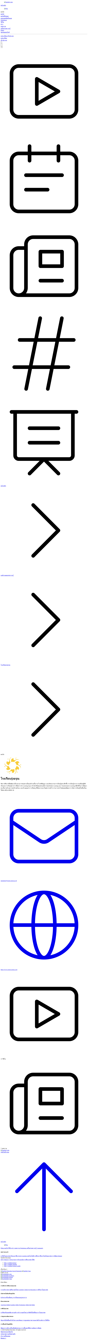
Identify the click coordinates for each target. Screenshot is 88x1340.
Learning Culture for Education (27, 1289)
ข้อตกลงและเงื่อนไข (7, 1331)
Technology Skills (24, 1305)
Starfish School (8, 1277)
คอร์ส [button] (2, 12)
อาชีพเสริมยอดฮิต (6, 1312)
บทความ (3, 26)
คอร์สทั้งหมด (5, 16)
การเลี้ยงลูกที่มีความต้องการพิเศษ (31, 1328)
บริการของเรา (5, 1259)
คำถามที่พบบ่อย (5, 1336)
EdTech (3, 1297)
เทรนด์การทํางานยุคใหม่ (19, 1312)
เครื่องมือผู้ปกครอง (15, 1328)
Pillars (2, 1248)
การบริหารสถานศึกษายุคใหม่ (10, 1289)
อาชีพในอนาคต (6, 1256)
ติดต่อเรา (3, 1338)
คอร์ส (2, 14)
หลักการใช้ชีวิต (45, 1320)
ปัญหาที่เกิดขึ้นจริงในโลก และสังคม (11, 1320)
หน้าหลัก (3, 5)
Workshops (4, 20)
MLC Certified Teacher (10, 1264)
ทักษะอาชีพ (14, 1256)
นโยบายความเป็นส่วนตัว (8, 1334)
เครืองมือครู (9, 1297)
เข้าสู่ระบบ (10, 36)
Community (40, 1248)
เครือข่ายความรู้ (5, 28)
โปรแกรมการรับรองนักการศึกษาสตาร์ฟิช (22, 1259)
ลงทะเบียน (4, 36)
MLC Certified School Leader (12, 1266)
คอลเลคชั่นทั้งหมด (6, 18)
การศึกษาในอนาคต (42, 1289)
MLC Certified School (10, 1263)
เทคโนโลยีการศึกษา (33, 1256)
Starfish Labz (8, 1274)
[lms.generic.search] (1, 42)
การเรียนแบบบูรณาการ (20, 1297)
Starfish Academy (9, 1275)
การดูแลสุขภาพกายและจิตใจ (31, 1320)
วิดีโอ (2, 22)
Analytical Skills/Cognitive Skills (10, 1305)
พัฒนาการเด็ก (5, 1328)
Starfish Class (8, 1279)
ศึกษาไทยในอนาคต (46, 1256)
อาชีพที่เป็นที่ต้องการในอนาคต (36, 1312)
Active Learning (22, 1256)
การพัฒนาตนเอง (57, 1256)
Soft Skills (32, 1305)
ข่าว (2, 24)
